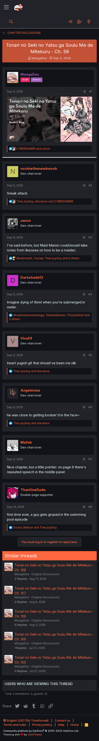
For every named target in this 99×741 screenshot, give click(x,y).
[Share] (84, 91)
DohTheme (35, 734)
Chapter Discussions (45, 574)
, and (44, 201)
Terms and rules (14, 724)
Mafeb (26, 442)
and (33, 148)
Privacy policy (42, 724)
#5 (90, 355)
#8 (90, 507)
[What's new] (88, 21)
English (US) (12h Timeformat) (27, 720)
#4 (90, 294)
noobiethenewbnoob (38, 168)
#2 (90, 185)
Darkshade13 (31, 277)
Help (61, 724)
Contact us (62, 720)
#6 (90, 407)
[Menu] (6, 7)
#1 (90, 91)
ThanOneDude (33, 490)
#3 (90, 237)
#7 (90, 459)
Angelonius (30, 390)
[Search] (11, 21)
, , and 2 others (47, 258)
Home (74, 724)
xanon (25, 220)
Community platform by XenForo (41, 730)
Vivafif (26, 338)
